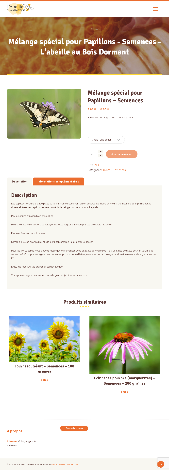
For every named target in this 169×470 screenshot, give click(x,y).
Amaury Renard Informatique (64, 464)
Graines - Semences (113, 170)
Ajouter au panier (121, 154)
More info (44, 348)
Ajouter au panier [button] (42, 359)
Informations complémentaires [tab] (58, 181)
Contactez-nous (74, 428)
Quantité (94, 129)
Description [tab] (19, 181)
